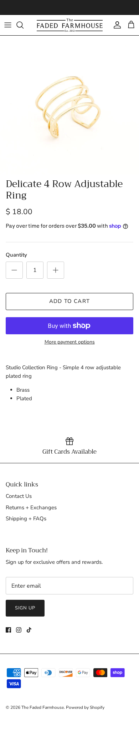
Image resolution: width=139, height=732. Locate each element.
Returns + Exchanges (31, 507)
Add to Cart (69, 301)
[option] (69, 105)
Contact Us (19, 496)
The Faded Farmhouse (42, 707)
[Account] (115, 25)
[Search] (23, 25)
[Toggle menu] (8, 25)
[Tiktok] (29, 630)
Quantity (16, 254)
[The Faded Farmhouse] (70, 25)
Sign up (25, 608)
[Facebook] (8, 630)
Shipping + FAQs (26, 518)
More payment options (70, 342)
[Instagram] (18, 630)
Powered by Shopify (85, 707)
